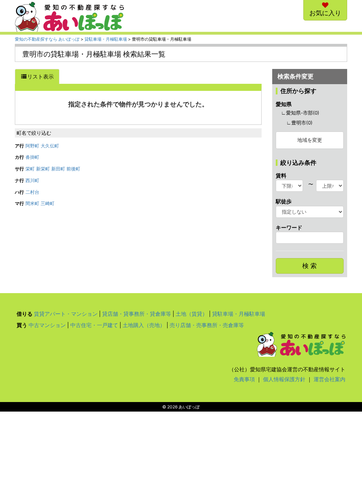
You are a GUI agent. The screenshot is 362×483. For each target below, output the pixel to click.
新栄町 (43, 168)
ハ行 (19, 192)
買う (22, 325)
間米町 (32, 203)
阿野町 (32, 146)
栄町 (30, 168)
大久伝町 (50, 146)
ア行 (19, 146)
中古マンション (47, 325)
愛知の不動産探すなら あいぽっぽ (47, 39)
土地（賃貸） (192, 313)
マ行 (19, 203)
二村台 (32, 192)
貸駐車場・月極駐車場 (105, 39)
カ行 (19, 157)
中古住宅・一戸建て (94, 325)
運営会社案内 (329, 379)
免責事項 (244, 379)
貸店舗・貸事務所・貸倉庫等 (136, 313)
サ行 (19, 168)
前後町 (73, 168)
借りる (25, 313)
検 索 (309, 265)
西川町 (32, 180)
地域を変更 (309, 140)
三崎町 (47, 203)
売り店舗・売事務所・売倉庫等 (207, 325)
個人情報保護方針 (284, 379)
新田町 (58, 168)
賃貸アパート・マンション (66, 313)
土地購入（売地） (144, 325)
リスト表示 (40, 76)
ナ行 (19, 180)
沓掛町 (32, 157)
